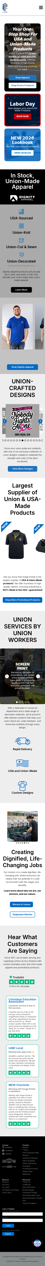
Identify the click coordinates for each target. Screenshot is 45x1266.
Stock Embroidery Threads (32, 1198)
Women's (25, 1155)
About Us (5, 1182)
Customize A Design (29, 1192)
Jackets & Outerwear (30, 1158)
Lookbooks (26, 1184)
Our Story (5, 1184)
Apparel (25, 1147)
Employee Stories (22, 914)
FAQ (23, 1201)
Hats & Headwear (28, 1161)
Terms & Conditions (29, 1203)
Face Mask (26, 1166)
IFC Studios (17, 1261)
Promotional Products (30, 1169)
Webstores (26, 1174)
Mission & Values (21, 904)
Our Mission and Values (10, 1190)
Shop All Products (28, 1187)
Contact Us (26, 1182)
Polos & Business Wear (30, 1153)
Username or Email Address (11, 1211)
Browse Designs (28, 1190)
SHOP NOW (22, 116)
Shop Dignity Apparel (22, 367)
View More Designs (22, 468)
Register (8, 1234)
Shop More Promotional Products (22, 600)
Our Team (5, 1187)
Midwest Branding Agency (30, 1261)
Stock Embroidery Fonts (31, 1195)
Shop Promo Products (22, 85)
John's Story (6, 1192)
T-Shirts (25, 1150)
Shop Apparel (23, 77)
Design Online (27, 1171)
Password (5, 1217)
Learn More (21, 289)
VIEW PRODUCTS (22, 151)
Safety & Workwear (29, 1163)
